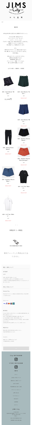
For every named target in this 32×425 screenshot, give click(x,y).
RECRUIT (16, 398)
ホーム (16, 374)
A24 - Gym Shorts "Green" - (24, 92)
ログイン (16, 404)
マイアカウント (16, 395)
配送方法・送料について (16, 380)
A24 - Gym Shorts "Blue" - (24, 120)
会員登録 (16, 401)
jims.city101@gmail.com (16, 418)
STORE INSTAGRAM (16, 363)
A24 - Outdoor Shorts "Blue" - (8, 180)
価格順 (17, 68)
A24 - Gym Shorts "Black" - (8, 92)
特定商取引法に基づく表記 (16, 386)
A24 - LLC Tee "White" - (8, 215)
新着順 (22, 68)
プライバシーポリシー (16, 389)
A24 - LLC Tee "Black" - (24, 187)
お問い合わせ (16, 392)
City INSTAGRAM (16, 355)
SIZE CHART (16, 383)
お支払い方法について (16, 377)
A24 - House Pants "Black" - (8, 148)
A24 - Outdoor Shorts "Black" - (24, 139)
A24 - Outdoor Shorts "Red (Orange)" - (24, 159)
